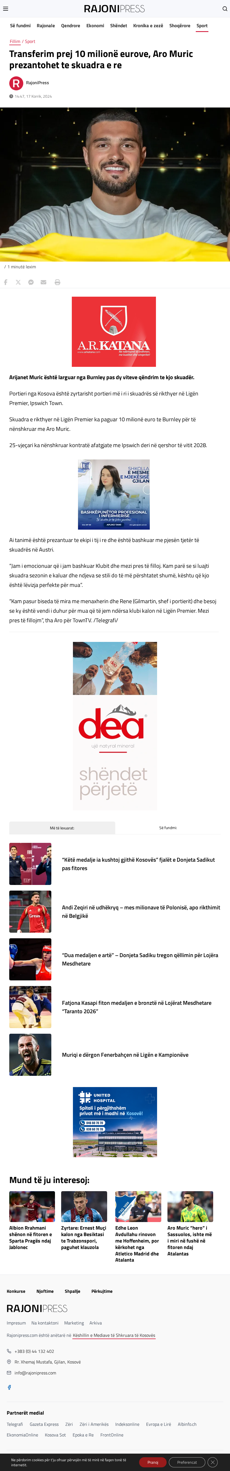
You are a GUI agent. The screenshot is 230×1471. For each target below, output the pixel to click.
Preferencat (187, 1462)
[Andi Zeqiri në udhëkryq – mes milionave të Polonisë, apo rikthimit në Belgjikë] (30, 912)
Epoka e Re (83, 1434)
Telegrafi (15, 1424)
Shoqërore (179, 25)
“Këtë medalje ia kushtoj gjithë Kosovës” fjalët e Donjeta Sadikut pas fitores (138, 863)
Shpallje (72, 1291)
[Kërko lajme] (225, 9)
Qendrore (70, 25)
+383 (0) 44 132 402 (34, 1351)
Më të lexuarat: (62, 828)
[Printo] (56, 282)
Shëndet (118, 25)
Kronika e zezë (148, 25)
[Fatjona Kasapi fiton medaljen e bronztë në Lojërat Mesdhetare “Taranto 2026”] (30, 1007)
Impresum (16, 1322)
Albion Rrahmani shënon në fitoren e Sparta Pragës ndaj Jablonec (30, 1237)
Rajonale (46, 25)
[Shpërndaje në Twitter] (18, 282)
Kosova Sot (55, 1434)
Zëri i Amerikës (94, 1424)
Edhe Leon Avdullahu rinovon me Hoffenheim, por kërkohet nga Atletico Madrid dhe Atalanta (137, 1244)
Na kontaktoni (45, 1322)
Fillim (15, 41)
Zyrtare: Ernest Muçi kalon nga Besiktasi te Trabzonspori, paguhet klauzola (83, 1237)
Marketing (74, 1322)
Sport (202, 25)
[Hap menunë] (5, 8)
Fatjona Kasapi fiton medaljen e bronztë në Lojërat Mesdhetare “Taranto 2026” (136, 1006)
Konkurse (16, 1291)
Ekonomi (95, 25)
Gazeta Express (44, 1424)
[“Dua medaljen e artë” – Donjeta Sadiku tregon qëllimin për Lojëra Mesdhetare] (30, 959)
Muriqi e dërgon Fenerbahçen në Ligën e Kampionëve (125, 1054)
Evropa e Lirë (158, 1424)
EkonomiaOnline (22, 1434)
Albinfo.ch (187, 1424)
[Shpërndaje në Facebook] (5, 282)
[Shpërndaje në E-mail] (43, 282)
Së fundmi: (168, 828)
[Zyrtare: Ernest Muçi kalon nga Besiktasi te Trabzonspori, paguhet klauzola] (84, 1206)
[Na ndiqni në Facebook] (9, 1388)
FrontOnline (111, 1434)
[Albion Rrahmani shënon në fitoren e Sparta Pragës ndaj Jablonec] (32, 1206)
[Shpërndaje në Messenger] (30, 282)
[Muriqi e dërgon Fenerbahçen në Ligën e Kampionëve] (30, 1055)
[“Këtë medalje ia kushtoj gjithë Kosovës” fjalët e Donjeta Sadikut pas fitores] (30, 864)
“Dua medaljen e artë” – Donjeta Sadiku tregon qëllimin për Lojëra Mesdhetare (140, 959)
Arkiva (95, 1322)
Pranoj (153, 1462)
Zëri (69, 1424)
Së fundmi (20, 25)
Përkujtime (101, 1291)
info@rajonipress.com (35, 1372)
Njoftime (45, 1291)
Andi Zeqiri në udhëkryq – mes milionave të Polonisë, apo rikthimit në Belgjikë (141, 911)
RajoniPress (37, 82)
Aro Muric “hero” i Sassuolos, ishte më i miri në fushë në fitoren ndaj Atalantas (189, 1241)
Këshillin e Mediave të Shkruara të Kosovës (114, 1335)
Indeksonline (127, 1424)
